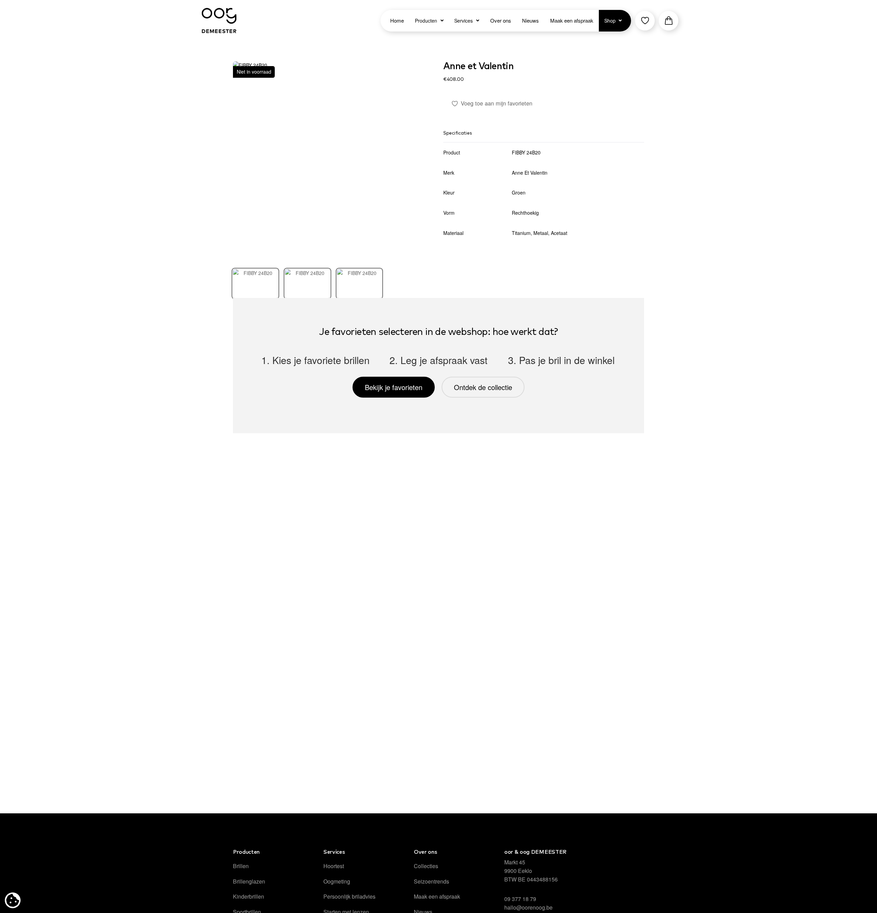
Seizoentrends (431, 881)
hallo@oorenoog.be (528, 907)
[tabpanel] (333, 161)
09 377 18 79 (520, 899)
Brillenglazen (249, 881)
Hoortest (333, 866)
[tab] (255, 283)
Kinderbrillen (248, 896)
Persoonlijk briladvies (349, 896)
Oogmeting (336, 881)
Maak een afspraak (437, 896)
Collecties (426, 866)
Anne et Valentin (478, 66)
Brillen (241, 866)
